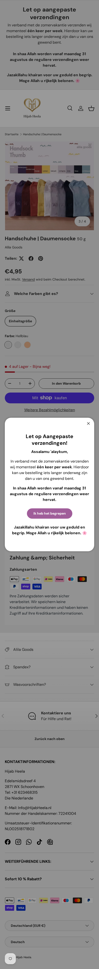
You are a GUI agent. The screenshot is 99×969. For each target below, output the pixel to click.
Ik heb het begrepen (49, 513)
